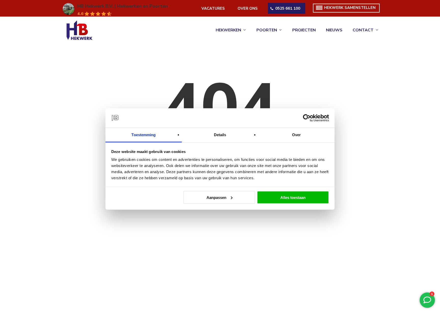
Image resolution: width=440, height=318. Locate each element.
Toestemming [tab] (143, 135)
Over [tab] (296, 135)
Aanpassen (216, 197)
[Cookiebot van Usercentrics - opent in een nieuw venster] (306, 118)
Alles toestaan (293, 197)
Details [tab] (220, 135)
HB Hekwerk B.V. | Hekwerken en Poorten (122, 6)
